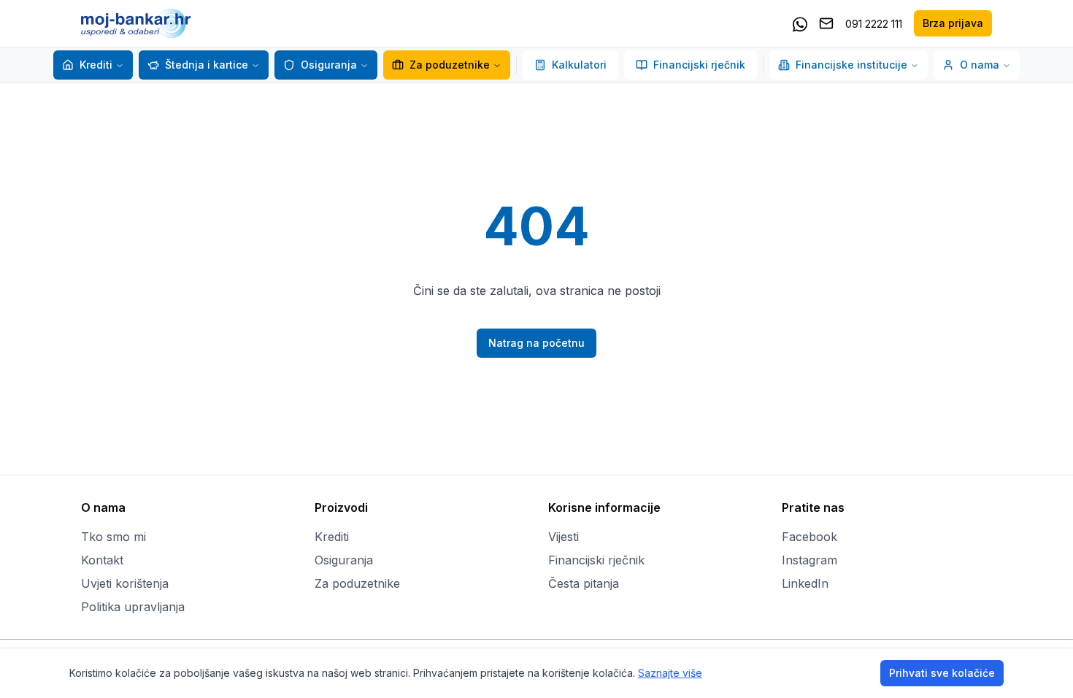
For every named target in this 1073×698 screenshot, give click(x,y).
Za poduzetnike (449, 64)
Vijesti (563, 536)
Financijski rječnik (699, 64)
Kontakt (102, 560)
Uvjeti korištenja (125, 583)
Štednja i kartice (206, 64)
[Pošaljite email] (826, 23)
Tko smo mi (113, 536)
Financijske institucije (851, 64)
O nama (979, 64)
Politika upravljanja (133, 606)
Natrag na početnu (536, 343)
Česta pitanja (583, 583)
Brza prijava (953, 23)
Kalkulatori (579, 64)
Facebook (809, 536)
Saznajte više (670, 673)
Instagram (809, 560)
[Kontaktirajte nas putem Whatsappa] (800, 23)
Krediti (96, 64)
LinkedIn (805, 583)
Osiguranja (329, 64)
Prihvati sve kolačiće (942, 673)
